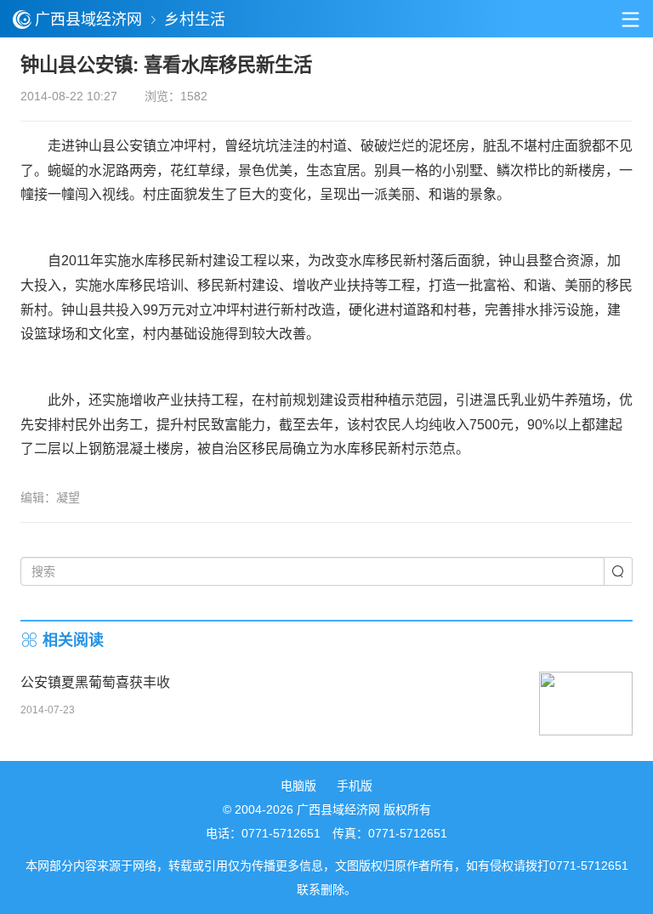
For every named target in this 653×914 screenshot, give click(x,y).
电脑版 (298, 785)
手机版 (354, 785)
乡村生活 (194, 19)
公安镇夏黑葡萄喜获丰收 (95, 682)
